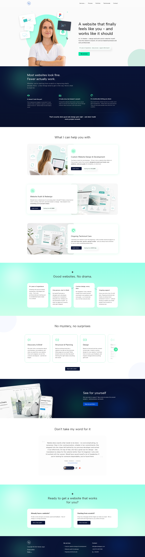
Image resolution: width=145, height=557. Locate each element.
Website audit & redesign (72, 549)
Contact (115, 3)
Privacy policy (31, 549)
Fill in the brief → (84, 522)
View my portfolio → (90, 404)
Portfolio (98, 3)
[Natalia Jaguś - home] (29, 3)
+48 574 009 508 (97, 549)
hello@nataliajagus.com (98, 546)
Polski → (29, 552)
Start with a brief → (72, 368)
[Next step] (116, 349)
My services (84, 54)
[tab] (69, 467)
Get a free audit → (38, 522)
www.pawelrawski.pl (72, 463)
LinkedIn (96, 552)
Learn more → (76, 168)
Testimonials (106, 3)
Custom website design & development (75, 546)
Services (81, 3)
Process (90, 3)
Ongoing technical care (71, 552)
